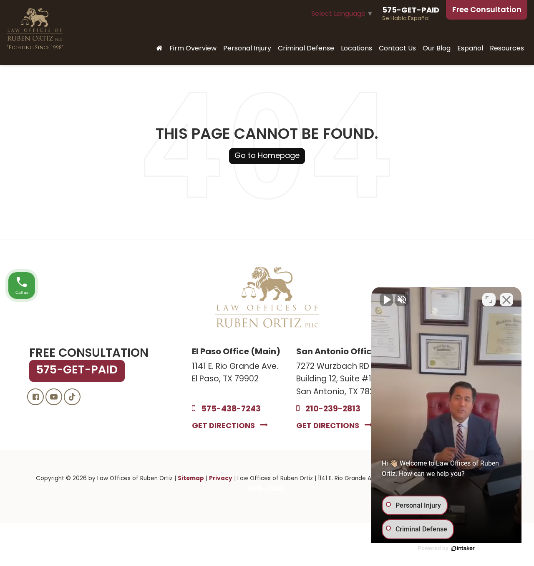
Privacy (220, 478)
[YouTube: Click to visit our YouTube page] (53, 397)
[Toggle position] (489, 299)
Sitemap (191, 478)
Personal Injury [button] (247, 48)
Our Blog (437, 48)
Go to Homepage (267, 156)
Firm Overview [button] (193, 48)
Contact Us (397, 48)
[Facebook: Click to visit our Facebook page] (35, 397)
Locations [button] (356, 48)
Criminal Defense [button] (306, 48)
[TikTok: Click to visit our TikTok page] (72, 397)
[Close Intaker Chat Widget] (506, 299)
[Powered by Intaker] (463, 548)
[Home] (159, 49)
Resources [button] (507, 48)
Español (470, 48)
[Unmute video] (386, 299)
